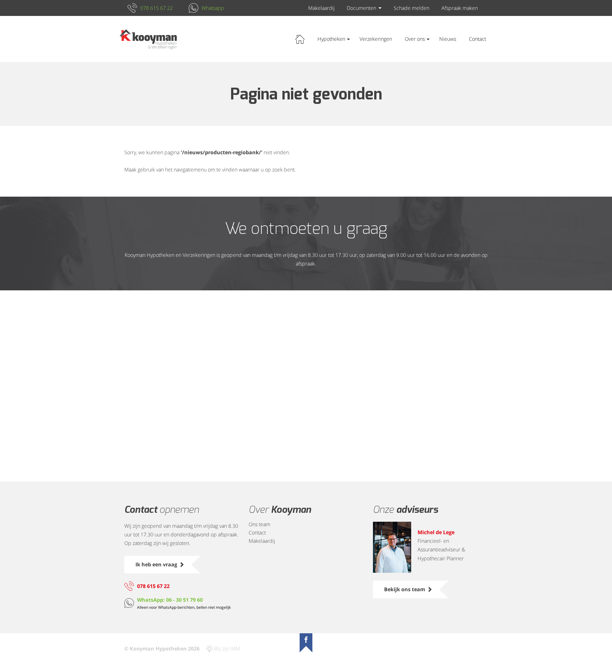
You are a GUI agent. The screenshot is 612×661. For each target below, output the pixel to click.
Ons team (259, 524)
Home (300, 39)
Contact (477, 38)
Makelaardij (321, 7)
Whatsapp (212, 7)
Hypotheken (331, 38)
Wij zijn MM (227, 648)
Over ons (415, 38)
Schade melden (411, 7)
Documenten (361, 7)
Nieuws (447, 38)
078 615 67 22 (156, 7)
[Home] (148, 39)
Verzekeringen (376, 38)
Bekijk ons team (404, 589)
